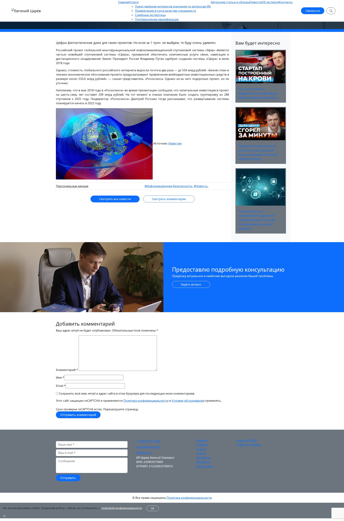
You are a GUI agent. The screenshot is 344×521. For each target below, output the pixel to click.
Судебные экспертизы (150, 15)
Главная (123, 2)
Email (59, 386)
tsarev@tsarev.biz (148, 447)
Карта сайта (204, 466)
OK (152, 508)
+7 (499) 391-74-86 (148, 441)
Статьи (201, 449)
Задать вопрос (191, 284)
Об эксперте (270, 2)
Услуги (133, 2)
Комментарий (67, 370)
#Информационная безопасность (168, 186)
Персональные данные (72, 186)
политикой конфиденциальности (121, 508)
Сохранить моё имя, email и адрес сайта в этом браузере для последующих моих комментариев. (127, 393)
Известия (174, 143)
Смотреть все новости (115, 199)
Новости (256, 2)
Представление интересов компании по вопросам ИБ (173, 6)
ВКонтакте (143, 453)
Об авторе (203, 458)
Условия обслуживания (188, 401)
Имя (59, 378)
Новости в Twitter (248, 445)
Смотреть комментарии (169, 199)
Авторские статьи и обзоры (230, 2)
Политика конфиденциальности (145, 401)
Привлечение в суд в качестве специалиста (165, 11)
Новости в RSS (246, 440)
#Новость (201, 186)
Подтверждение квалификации (157, 19)
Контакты (285, 2)
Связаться (312, 11)
